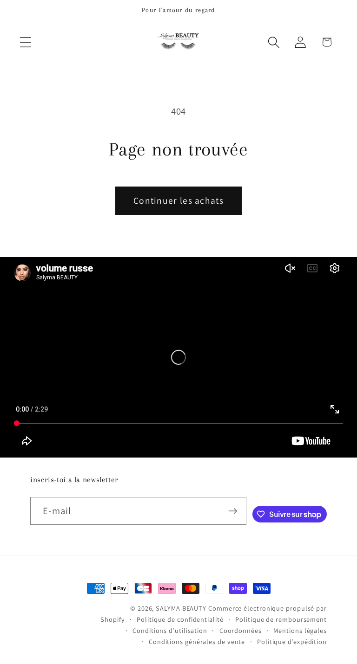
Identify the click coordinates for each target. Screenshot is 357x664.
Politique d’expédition (292, 641)
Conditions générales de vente (197, 641)
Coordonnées (240, 630)
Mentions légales (300, 630)
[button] (25, 42)
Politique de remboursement (281, 619)
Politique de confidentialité (180, 619)
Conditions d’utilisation (169, 630)
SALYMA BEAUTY (181, 608)
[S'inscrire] (232, 511)
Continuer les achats (178, 200)
